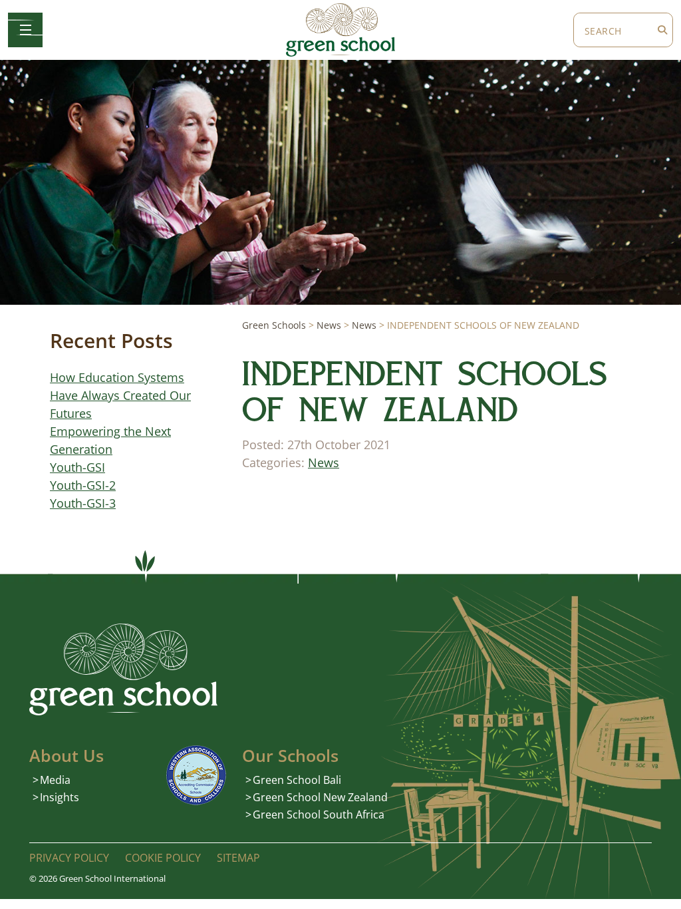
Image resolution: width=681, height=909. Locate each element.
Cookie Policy (163, 857)
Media (55, 780)
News (323, 462)
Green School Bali (297, 780)
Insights (59, 797)
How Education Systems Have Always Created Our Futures (120, 395)
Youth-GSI (77, 467)
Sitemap (238, 857)
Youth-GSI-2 (83, 485)
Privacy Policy (69, 857)
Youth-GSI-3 (83, 503)
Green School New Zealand (320, 797)
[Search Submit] (662, 30)
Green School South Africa (318, 814)
